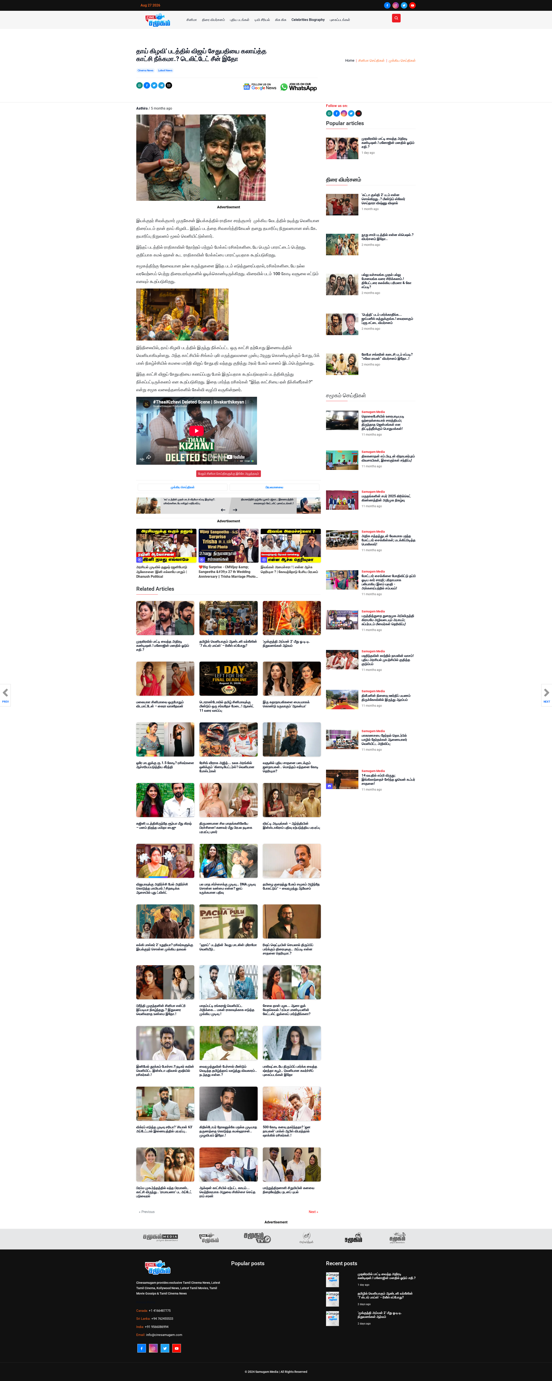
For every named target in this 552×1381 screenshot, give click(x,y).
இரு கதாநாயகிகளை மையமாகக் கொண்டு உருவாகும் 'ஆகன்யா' (286, 704)
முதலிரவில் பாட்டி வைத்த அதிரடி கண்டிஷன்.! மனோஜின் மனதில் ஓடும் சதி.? (162, 645)
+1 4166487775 (160, 1311)
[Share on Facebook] (147, 85)
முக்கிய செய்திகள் (402, 60)
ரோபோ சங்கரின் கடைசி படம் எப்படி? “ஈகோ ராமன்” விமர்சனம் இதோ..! (387, 356)
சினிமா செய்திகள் (371, 60)
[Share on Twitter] (154, 85)
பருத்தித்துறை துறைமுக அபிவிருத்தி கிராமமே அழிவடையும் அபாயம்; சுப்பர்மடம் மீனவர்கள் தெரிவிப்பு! (388, 620)
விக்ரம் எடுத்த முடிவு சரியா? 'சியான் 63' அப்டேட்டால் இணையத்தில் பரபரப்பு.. (164, 1129)
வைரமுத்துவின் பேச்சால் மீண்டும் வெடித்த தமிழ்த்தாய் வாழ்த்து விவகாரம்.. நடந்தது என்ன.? (228, 1070)
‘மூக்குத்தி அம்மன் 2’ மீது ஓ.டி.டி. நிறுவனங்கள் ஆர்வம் (286, 643)
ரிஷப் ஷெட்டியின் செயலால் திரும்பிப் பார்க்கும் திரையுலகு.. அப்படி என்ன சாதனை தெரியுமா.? (288, 949)
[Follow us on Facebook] (336, 113)
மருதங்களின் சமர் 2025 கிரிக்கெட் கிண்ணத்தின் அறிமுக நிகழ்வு (386, 498)
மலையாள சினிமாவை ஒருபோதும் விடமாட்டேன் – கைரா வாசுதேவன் (160, 704)
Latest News (165, 70)
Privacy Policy (145, 1302)
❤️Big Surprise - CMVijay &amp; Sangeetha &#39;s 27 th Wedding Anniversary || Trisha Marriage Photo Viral (227, 572)
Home (349, 60)
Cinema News (146, 70)
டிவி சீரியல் (262, 20)
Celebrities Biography (308, 20)
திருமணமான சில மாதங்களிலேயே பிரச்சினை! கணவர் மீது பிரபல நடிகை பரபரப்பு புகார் (225, 827)
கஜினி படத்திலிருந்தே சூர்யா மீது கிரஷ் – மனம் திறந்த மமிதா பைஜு (164, 825)
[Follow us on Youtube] (358, 113)
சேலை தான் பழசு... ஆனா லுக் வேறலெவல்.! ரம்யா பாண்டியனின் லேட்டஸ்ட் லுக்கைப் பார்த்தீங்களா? (286, 1010)
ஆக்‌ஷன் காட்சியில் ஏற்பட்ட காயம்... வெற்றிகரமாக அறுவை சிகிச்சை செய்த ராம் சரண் (227, 1192)
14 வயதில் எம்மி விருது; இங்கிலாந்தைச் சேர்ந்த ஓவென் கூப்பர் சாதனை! (388, 779)
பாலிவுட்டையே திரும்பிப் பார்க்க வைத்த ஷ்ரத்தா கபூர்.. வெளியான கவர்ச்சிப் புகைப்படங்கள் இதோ (290, 1070)
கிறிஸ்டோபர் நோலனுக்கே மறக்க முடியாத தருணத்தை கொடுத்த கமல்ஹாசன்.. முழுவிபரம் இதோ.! (228, 1131)
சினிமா (192, 20)
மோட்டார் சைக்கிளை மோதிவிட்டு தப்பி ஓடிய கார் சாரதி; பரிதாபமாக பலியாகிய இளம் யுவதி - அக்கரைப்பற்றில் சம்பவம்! (389, 582)
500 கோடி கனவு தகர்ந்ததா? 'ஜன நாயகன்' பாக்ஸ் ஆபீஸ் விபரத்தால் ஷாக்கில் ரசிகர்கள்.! (286, 1131)
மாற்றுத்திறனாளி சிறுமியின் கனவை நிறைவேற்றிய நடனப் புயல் (288, 1190)
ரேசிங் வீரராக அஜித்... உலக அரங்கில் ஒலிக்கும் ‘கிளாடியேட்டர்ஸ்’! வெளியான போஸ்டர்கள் (226, 767)
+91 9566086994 (156, 1327)
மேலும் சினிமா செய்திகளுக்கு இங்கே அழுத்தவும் (228, 473)
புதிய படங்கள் (239, 20)
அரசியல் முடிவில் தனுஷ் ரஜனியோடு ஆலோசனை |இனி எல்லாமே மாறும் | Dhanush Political (161, 572)
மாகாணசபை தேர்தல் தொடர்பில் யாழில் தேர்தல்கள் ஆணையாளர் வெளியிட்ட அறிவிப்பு (384, 739)
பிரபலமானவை (274, 487)
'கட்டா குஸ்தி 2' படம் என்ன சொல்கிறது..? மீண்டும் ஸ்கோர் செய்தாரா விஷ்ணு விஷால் (383, 199)
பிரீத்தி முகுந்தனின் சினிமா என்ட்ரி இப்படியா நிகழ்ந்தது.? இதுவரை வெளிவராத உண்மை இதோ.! (161, 1010)
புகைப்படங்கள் (340, 20)
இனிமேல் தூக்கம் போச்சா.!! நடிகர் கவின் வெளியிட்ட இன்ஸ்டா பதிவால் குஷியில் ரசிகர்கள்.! (165, 1070)
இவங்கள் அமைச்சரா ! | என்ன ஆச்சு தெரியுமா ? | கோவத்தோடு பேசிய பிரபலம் (289, 569)
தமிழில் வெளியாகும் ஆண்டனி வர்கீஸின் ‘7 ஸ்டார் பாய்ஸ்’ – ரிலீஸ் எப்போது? (228, 643)
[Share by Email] (169, 85)
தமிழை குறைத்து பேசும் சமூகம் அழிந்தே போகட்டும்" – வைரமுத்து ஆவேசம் (291, 886)
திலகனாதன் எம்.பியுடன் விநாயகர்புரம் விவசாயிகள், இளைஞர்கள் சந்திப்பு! (388, 458)
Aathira (142, 108)
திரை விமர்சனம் (213, 20)
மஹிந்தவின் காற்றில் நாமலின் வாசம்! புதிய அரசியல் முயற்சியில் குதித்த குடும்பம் (388, 660)
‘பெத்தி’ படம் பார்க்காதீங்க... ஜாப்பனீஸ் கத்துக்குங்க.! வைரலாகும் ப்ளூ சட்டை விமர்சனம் (387, 318)
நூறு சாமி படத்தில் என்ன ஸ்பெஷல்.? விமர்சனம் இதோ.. (388, 237)
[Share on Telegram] (161, 85)
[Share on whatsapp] (139, 85)
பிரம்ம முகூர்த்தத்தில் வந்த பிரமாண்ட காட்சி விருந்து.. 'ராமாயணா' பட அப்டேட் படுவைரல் (164, 1192)
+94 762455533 (162, 1319)
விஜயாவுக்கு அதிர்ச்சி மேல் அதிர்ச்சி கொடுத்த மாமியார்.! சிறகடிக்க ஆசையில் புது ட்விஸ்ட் (162, 888)
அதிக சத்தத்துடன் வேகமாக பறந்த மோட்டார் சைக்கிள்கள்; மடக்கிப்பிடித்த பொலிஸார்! (389, 540)
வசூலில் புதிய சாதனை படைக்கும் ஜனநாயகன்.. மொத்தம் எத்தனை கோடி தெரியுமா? (290, 767)
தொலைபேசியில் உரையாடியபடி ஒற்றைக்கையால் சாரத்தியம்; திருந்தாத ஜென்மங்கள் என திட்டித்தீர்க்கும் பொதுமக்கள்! (383, 422)
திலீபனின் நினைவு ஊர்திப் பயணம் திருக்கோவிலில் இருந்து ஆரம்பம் (386, 698)
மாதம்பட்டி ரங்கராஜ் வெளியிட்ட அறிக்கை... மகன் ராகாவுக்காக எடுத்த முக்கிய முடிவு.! (226, 1010)
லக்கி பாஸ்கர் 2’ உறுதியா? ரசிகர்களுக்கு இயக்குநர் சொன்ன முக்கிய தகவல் (164, 947)
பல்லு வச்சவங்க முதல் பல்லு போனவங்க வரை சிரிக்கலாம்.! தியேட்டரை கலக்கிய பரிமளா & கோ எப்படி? (386, 281)
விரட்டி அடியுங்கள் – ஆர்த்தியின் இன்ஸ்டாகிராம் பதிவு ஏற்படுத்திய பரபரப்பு (291, 825)
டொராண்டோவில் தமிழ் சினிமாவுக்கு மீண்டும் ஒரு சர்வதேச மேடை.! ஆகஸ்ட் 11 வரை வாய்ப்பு (226, 706)
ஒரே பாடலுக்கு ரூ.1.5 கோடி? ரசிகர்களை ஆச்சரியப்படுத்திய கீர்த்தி (165, 765)
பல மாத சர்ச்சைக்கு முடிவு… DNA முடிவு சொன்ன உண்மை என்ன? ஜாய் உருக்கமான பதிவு (227, 888)
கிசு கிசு (280, 20)
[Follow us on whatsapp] (329, 113)
